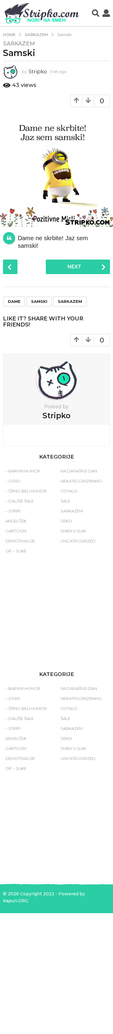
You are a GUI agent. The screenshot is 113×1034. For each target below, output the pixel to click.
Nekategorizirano (81, 481)
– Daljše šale (19, 501)
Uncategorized (78, 541)
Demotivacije (20, 541)
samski (39, 301)
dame (14, 301)
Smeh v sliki (73, 531)
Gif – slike (16, 550)
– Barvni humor (22, 471)
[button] (95, 13)
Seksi (66, 521)
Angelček (16, 521)
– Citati (12, 481)
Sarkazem (19, 44)
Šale (65, 501)
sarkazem (70, 301)
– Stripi (12, 511)
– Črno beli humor (26, 491)
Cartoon (15, 531)
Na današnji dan (79, 471)
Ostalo (69, 491)
